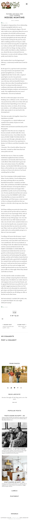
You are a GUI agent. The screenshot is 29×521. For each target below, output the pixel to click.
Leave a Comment (15, 20)
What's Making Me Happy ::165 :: (14, 482)
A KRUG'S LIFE (15, 517)
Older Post (21, 326)
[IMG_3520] (4, 307)
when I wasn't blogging (16, 14)
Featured (9, 14)
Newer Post (8, 326)
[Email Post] (2, 319)
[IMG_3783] (4, 23)
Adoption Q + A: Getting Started (14, 449)
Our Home (16, 14)
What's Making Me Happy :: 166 (14, 416)
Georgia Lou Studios (14, 519)
